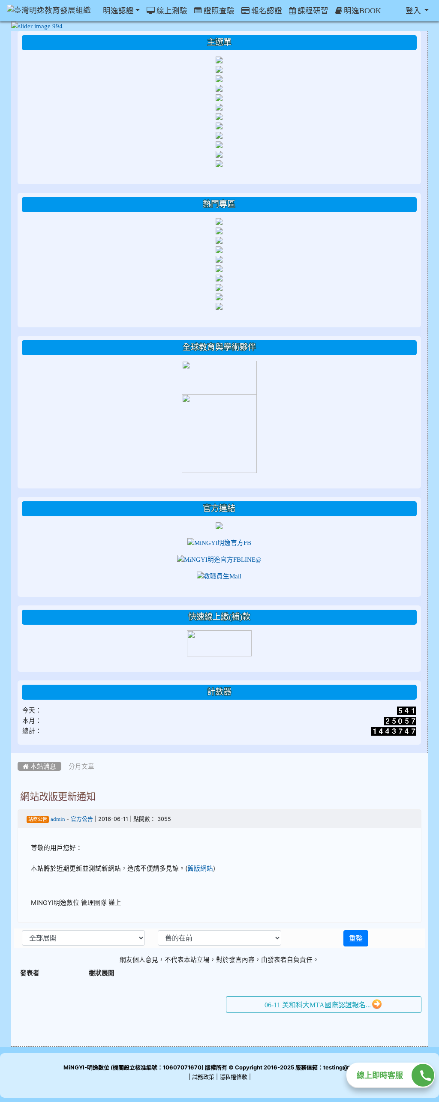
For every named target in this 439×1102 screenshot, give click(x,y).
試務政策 (203, 1077)
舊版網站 (200, 868)
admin (58, 819)
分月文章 (81, 766)
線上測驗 (171, 11)
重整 (356, 938)
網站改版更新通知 (58, 796)
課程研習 (312, 11)
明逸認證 (117, 11)
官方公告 (82, 819)
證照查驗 (218, 11)
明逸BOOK (361, 11)
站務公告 (37, 819)
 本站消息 (39, 766)
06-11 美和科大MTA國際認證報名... (318, 1004)
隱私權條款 (233, 1077)
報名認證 (266, 11)
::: (19, 756)
